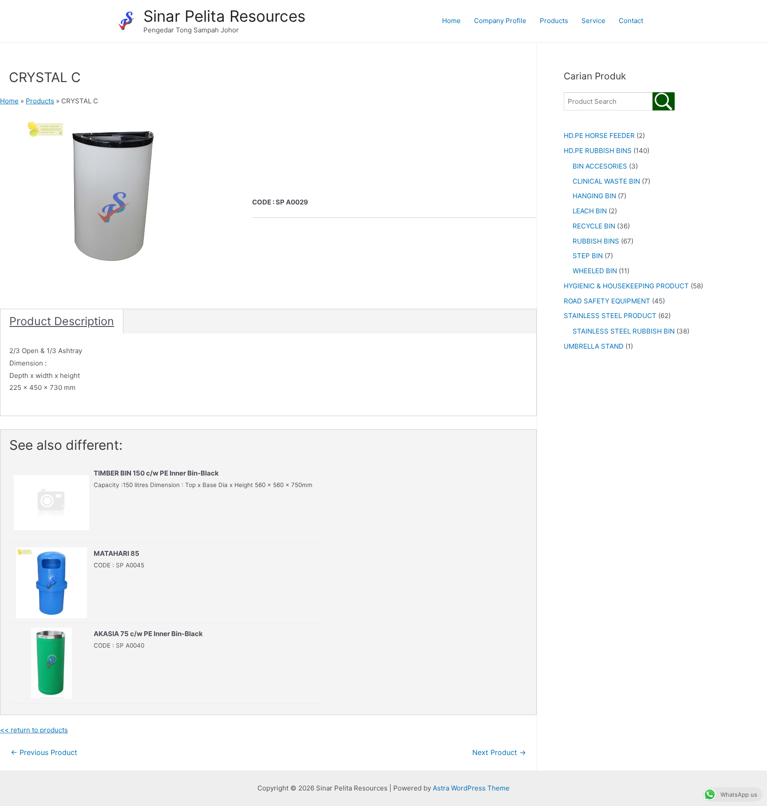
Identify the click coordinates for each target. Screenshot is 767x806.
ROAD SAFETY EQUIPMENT (607, 301)
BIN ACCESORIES (600, 166)
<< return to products (34, 730)
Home (451, 20)
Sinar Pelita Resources (224, 16)
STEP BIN (588, 256)
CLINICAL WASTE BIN (606, 181)
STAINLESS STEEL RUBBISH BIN (624, 331)
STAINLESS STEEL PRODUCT (610, 315)
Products (554, 20)
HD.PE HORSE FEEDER (599, 135)
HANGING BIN (594, 196)
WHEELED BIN (595, 271)
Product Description (61, 321)
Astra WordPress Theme (471, 788)
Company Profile (500, 20)
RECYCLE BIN (594, 226)
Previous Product (44, 752)
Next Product (499, 752)
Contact (631, 20)
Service (593, 20)
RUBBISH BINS (596, 241)
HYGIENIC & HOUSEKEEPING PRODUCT (626, 286)
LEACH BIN (590, 211)
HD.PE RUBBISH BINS (598, 150)
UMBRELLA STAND (594, 346)
